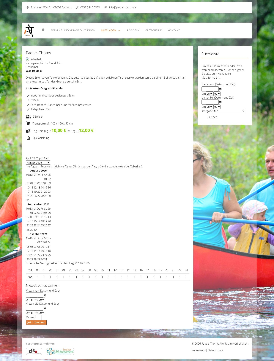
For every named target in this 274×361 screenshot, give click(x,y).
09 (35, 217)
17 (38, 221)
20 (49, 221)
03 (38, 212)
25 (31, 196)
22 (45, 191)
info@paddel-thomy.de (122, 7)
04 (42, 212)
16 (35, 221)
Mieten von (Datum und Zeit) (42, 290)
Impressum (198, 350)
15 (31, 221)
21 (42, 191)
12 (45, 217)
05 (45, 212)
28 (42, 196)
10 (38, 217)
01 (31, 212)
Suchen (213, 117)
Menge (30, 317)
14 (27, 221)
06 (49, 212)
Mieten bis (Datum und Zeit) (42, 303)
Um (28, 299)
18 (42, 221)
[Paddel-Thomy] (29, 30)
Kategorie (207, 111)
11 (42, 217)
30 (49, 196)
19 (45, 221)
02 (35, 212)
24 (27, 196)
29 (45, 196)
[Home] (43, 29)
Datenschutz (215, 350)
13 (49, 217)
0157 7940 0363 (90, 7)
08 (31, 217)
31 (27, 200)
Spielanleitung (41, 138)
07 (27, 217)
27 (38, 196)
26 (35, 196)
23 (49, 191)
